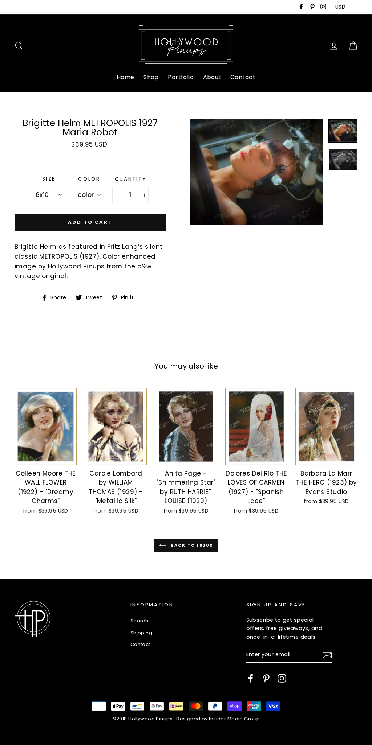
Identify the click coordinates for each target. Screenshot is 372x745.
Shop (151, 77)
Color (89, 179)
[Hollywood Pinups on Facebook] (250, 678)
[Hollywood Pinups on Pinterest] (266, 678)
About (212, 77)
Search (139, 620)
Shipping (141, 632)
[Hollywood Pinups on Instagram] (282, 678)
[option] (256, 172)
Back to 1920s (191, 545)
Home (125, 77)
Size (49, 179)
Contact (242, 77)
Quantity (130, 179)
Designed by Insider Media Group (218, 718)
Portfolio (181, 77)
